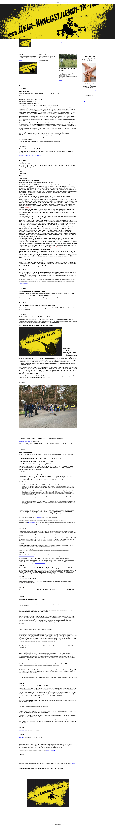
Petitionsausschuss (30, 556)
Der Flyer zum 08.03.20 (25, 441)
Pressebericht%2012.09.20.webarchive (30, 155)
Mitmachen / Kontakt (83, 42)
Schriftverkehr (38, 517)
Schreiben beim (22, 556)
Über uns (63, 42)
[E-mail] (84, 97)
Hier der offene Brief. (40, 563)
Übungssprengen (30, 589)
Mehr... (20, 60)
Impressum (93, 42)
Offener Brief (22, 730)
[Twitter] (84, 101)
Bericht (21, 737)
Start (57, 42)
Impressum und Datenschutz (57, 824)
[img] (57, 21)
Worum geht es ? (71, 42)
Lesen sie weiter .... (24, 283)
